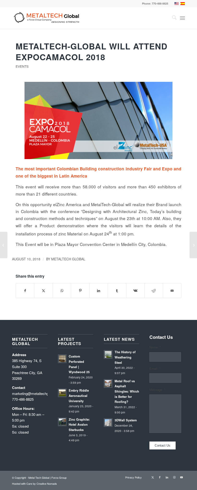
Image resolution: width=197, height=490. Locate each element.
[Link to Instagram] (174, 477)
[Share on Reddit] (154, 290)
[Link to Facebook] (159, 477)
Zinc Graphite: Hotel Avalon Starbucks (79, 424)
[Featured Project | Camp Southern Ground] (3, 245)
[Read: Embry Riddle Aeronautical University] (62, 392)
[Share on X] (43, 290)
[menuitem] (172, 18)
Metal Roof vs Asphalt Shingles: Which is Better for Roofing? (127, 391)
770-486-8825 (160, 3)
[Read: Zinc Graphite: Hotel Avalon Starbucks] (62, 422)
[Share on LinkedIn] (99, 290)
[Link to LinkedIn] (167, 477)
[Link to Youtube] (181, 477)
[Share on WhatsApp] (62, 290)
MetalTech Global (68, 259)
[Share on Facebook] (25, 290)
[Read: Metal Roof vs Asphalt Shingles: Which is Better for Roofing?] (108, 383)
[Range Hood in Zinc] (193, 245)
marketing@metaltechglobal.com (38, 393)
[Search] (172, 18)
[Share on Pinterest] (80, 290)
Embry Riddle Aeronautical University (79, 395)
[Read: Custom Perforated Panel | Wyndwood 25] (62, 358)
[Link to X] (152, 477)
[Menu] (182, 18)
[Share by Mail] (172, 290)
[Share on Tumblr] (117, 290)
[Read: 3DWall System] (108, 422)
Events (22, 66)
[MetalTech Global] (86, 18)
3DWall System (126, 420)
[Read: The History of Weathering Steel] (108, 354)
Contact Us (162, 445)
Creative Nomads (47, 483)
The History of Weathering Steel (125, 357)
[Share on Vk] (135, 290)
